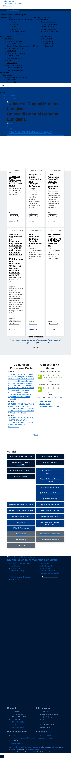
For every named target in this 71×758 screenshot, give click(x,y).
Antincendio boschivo (14, 41)
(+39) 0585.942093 (17, 727)
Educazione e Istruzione (15, 48)
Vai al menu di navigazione (12, 3)
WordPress (54, 747)
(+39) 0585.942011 (17, 722)
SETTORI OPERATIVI (42, 17)
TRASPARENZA (5, 72)
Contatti (35, 747)
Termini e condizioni (46, 568)
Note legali (27, 747)
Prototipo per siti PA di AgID (37, 749)
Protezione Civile (13, 55)
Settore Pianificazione (48, 22)
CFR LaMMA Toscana (54, 397)
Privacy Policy (12, 82)
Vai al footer (7, 6)
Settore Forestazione (48, 29)
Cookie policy (18, 747)
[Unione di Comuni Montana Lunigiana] (10, 125)
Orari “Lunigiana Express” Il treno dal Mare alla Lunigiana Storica (53, 181)
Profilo (14, 22)
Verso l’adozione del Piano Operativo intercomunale (35, 240)
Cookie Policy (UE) (46, 566)
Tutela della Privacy (17, 571)
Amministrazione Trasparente (17, 77)
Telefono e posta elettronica (20, 577)
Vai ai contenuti (8, 1)
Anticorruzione (16, 568)
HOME (2, 17)
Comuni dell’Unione (18, 31)
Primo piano (49, 41)
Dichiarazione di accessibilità (49, 573)
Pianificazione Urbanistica (16, 53)
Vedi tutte (35, 347)
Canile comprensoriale (14, 43)
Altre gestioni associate (15, 70)
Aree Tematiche (8, 39)
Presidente (15, 24)
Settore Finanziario (47, 27)
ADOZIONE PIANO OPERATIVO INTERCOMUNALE (15, 181)
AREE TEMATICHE (7, 36)
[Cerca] (3, 89)
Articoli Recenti (42, 340)
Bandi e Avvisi (50, 43)
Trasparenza (7, 75)
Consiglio (15, 29)
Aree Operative (43, 19)
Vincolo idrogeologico (14, 65)
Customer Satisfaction (47, 571)
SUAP (9, 60)
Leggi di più (13, 221)
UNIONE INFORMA (45, 36)
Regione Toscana (13, 10)
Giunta (14, 27)
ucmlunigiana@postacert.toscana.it (23, 738)
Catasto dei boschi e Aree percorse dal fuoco (22, 46)
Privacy (9, 747)
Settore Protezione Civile (49, 31)
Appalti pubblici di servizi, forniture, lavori (16, 321)
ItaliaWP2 (15, 749)
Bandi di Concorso (54, 340)
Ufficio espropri (12, 63)
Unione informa (46, 39)
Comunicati (49, 46)
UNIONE (8, 17)
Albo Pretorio (11, 80)
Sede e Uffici (16, 34)
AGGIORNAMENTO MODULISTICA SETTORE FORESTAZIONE (54, 240)
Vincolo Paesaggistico (14, 68)
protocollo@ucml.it (17, 743)
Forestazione (11, 51)
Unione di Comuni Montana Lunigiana (13, 15)
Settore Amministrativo (49, 24)
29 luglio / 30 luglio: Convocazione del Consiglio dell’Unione (35, 180)
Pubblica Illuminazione (14, 58)
